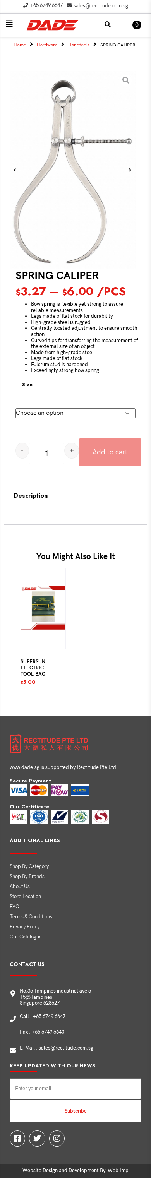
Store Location (25, 897)
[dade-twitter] (37, 1138)
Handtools (78, 45)
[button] (9, 24)
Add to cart (110, 452)
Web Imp (118, 1171)
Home (20, 45)
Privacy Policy (24, 927)
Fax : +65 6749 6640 (42, 1032)
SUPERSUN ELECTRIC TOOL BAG (33, 668)
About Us (20, 887)
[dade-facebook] (17, 1138)
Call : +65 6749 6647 (42, 1017)
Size (27, 385)
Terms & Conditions (31, 917)
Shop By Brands (27, 876)
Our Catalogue (26, 937)
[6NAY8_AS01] (73, 170)
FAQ (14, 907)
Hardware (47, 45)
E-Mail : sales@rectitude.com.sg (56, 1048)
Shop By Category (29, 866)
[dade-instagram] (57, 1138)
